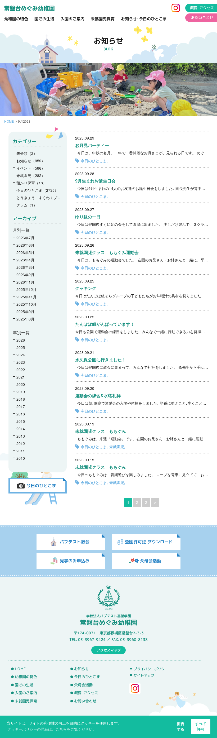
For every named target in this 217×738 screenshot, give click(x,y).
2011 (20, 450)
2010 (20, 458)
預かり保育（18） (31, 182)
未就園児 (116, 446)
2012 (20, 443)
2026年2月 (25, 274)
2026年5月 (25, 252)
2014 (20, 428)
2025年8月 (25, 319)
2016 (20, 413)
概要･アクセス (202, 8)
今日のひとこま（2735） (37, 190)
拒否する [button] (180, 726)
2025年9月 (25, 311)
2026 (20, 340)
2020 (20, 384)
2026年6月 (25, 245)
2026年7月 (25, 237)
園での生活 (44, 19)
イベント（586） (30, 168)
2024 (20, 354)
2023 (20, 362)
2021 (20, 377)
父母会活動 (83, 685)
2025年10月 (26, 304)
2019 (20, 391)
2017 (20, 406)
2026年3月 (25, 267)
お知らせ (81, 668)
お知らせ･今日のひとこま (144, 19)
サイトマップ (144, 675)
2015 (20, 421)
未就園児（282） (30, 175)
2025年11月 (26, 296)
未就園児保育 (103, 19)
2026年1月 (25, 282)
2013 (20, 436)
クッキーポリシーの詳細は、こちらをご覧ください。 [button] (51, 729)
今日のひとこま (94, 160)
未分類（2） (26, 153)
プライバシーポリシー (151, 669)
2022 (20, 369)
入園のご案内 (72, 19)
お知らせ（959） (30, 160)
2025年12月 (26, 289)
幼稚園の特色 (16, 19)
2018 (20, 399)
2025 (20, 347)
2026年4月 (25, 259)
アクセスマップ (109, 650)
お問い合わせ (202, 17)
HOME (9, 121)
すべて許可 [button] (200, 726)
